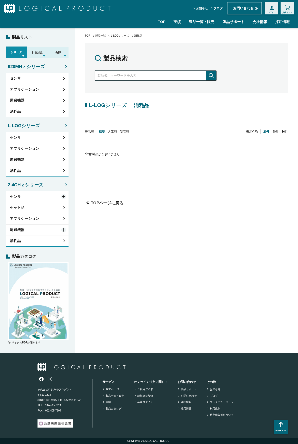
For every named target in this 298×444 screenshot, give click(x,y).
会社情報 (260, 22)
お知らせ (202, 8)
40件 (275, 131)
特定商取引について (222, 414)
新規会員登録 (145, 395)
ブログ (218, 8)
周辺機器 (17, 100)
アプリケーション (24, 89)
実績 (177, 22)
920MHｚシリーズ (26, 66)
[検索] (211, 75)
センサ (15, 78)
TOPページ (112, 389)
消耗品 (15, 111)
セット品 (17, 208)
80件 (285, 131)
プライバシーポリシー (223, 402)
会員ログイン (145, 402)
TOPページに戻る (107, 203)
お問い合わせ (243, 8)
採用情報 (282, 22)
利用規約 (215, 408)
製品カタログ (113, 408)
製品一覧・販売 (201, 22)
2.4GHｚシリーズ (26, 184)
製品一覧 (100, 35)
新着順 (124, 131)
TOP (161, 22)
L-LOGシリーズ (24, 125)
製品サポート (233, 22)
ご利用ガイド (145, 389)
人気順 (112, 131)
